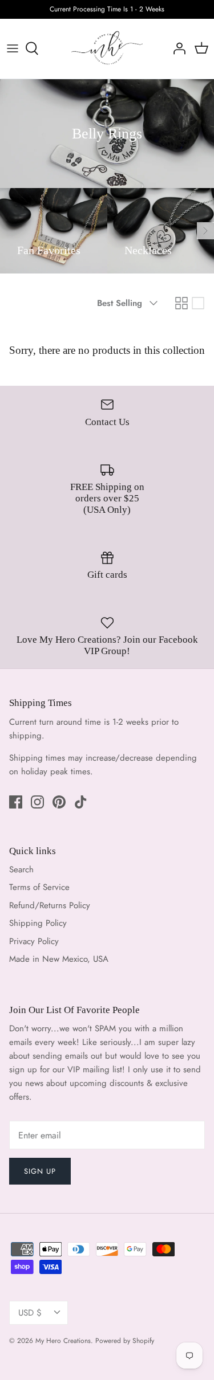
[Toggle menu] (12, 48)
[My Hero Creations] (107, 49)
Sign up (40, 1171)
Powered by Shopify (124, 1341)
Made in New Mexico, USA (58, 959)
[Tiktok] (80, 802)
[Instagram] (37, 802)
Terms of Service (39, 887)
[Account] (176, 48)
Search (21, 869)
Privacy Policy (34, 941)
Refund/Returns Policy (49, 905)
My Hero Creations (63, 1341)
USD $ (30, 1312)
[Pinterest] (59, 802)
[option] (53, 230)
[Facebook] (15, 802)
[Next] (205, 230)
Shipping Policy (38, 923)
